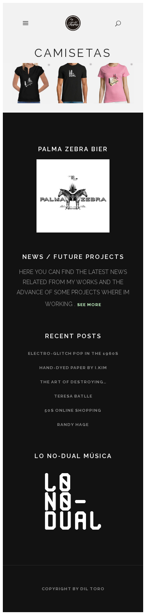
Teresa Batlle (73, 396)
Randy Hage (73, 424)
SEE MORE (89, 304)
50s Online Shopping (73, 410)
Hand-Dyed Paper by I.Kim (73, 367)
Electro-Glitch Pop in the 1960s (73, 353)
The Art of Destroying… (73, 382)
